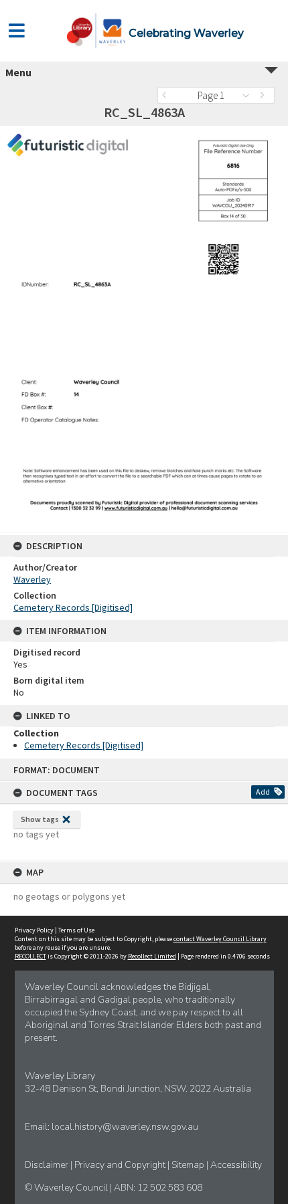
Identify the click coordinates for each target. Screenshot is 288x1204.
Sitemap (188, 1165)
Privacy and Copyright (120, 1165)
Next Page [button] (264, 95)
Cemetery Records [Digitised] (73, 607)
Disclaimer (47, 1165)
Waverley (32, 579)
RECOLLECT (30, 956)
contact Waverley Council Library (220, 938)
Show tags (40, 819)
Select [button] (249, 95)
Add (263, 792)
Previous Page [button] (167, 95)
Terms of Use (76, 930)
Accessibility (236, 1165)
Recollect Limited (152, 956)
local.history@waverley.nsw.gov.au (125, 1126)
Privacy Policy (34, 930)
